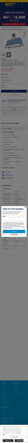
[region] (14, 434)
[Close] (25, 426)
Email (4, 216)
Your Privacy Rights (14, 436)
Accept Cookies (20, 440)
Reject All (8, 440)
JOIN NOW (14, 231)
